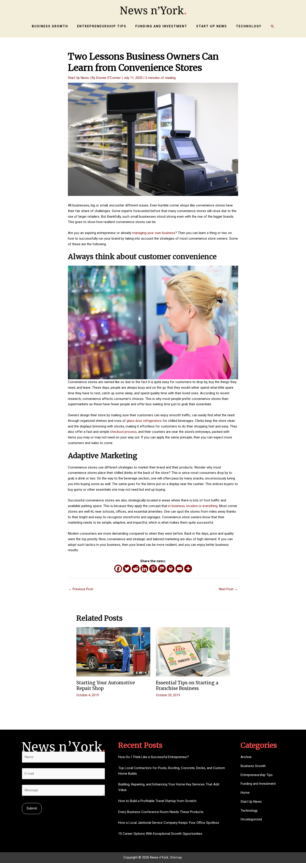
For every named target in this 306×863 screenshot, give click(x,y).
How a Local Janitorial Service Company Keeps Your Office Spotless (168, 823)
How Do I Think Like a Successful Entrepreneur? (153, 757)
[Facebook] (118, 568)
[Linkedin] (144, 568)
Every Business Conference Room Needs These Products (160, 812)
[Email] (179, 568)
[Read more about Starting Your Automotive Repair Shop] (113, 652)
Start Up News (78, 78)
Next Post (228, 589)
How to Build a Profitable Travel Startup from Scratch (157, 801)
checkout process (123, 432)
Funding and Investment (258, 784)
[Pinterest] (153, 568)
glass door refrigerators (144, 421)
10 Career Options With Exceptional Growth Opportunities (160, 834)
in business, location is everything (193, 506)
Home (245, 793)
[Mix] (162, 568)
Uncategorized (251, 819)
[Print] (171, 568)
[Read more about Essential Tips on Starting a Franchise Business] (193, 652)
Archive (246, 757)
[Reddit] (136, 568)
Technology (249, 811)
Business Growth (253, 766)
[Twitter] (127, 568)
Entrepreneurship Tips (257, 775)
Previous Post (80, 589)
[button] (272, 26)
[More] (188, 568)
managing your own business (153, 233)
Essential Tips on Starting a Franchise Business (187, 685)
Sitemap (176, 857)
